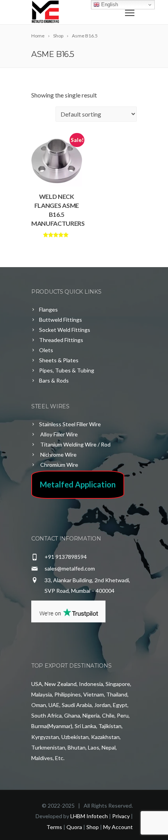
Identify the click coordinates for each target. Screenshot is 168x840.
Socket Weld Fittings (64, 329)
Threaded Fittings (61, 340)
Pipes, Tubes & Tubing (66, 370)
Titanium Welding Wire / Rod (75, 444)
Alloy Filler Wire (58, 434)
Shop (92, 827)
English (109, 4)
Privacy (121, 816)
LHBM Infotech (89, 816)
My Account (118, 827)
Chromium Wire (58, 464)
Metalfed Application (78, 484)
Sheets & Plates (59, 360)
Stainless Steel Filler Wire (70, 424)
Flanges (48, 309)
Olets (46, 350)
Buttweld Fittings (60, 319)
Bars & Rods (54, 380)
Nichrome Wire (58, 454)
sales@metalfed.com (70, 568)
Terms (54, 827)
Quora (74, 827)
